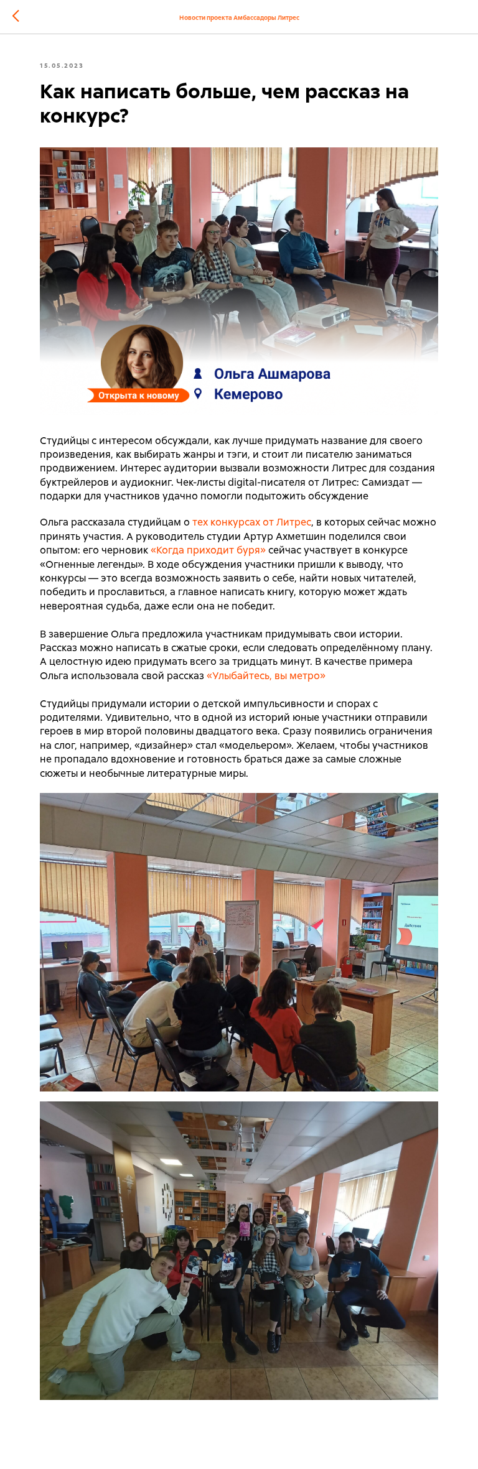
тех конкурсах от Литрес (251, 522)
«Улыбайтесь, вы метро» (266, 675)
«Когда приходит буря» (208, 550)
